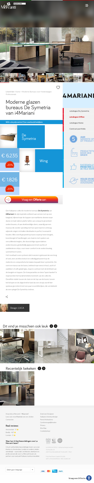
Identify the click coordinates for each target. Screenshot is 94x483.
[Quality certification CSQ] (54, 441)
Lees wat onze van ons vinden (19, 417)
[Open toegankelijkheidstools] (89, 478)
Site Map (43, 428)
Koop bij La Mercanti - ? (17, 414)
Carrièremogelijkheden (48, 422)
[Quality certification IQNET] (59, 441)
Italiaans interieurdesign (49, 417)
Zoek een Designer (47, 414)
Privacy (42, 425)
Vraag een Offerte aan (79, 478)
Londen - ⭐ (11, 435)
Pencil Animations (46, 419)
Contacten (10, 419)
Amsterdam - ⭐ (12, 429)
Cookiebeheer (45, 431)
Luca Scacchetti (12, 309)
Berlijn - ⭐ (11, 432)
